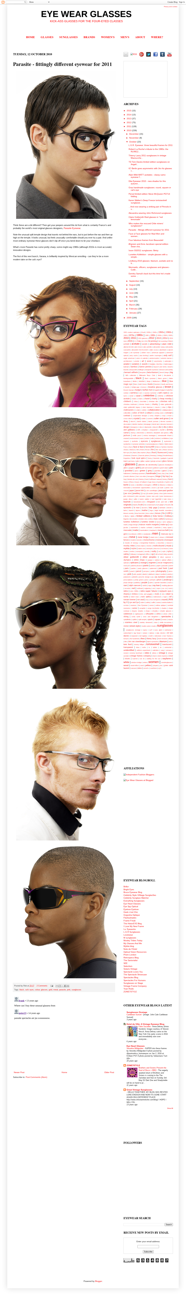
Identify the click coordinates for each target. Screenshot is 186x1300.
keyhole (127, 502)
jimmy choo (158, 493)
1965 (125, 335)
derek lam (155, 424)
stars (156, 622)
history (141, 479)
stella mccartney (166, 622)
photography (161, 571)
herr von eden (141, 476)
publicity (137, 582)
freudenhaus (167, 455)
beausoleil (133, 370)
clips (169, 407)
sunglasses (76, 990)
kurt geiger (160, 505)
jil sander (150, 493)
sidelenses (128, 614)
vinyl (154, 656)
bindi (159, 375)
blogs (149, 381)
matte (135, 530)
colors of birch (138, 413)
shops (147, 611)
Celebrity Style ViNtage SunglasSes (140, 895)
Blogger (98, 1281)
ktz (145, 505)
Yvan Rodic (129, 989)
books (150, 384)
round (164, 599)
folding (170, 452)
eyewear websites (138, 444)
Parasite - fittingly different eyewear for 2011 (149, 230)
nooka (132, 551)
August (132, 285)
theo (143, 638)
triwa (137, 647)
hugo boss (152, 482)
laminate (162, 507)
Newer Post (19, 1072)
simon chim (167, 614)
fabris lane (168, 444)
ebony (133, 433)
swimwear (168, 630)
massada (127, 530)
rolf (170, 597)
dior (160, 427)
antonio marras (166, 358)
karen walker (144, 499)
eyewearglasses (152, 444)
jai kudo (160, 487)
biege (167, 372)
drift (138, 430)
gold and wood (146, 468)
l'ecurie (167, 505)
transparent (128, 647)
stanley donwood (146, 622)
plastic (145, 574)
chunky (155, 404)
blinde (135, 381)
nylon (169, 551)
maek (125, 524)
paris (127, 568)
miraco (162, 537)
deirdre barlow (137, 424)
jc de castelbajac (151, 490)
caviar (131, 396)
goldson (156, 468)
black (21, 990)
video (146, 653)
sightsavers (139, 614)
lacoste (144, 507)
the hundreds (134, 638)
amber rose (145, 352)
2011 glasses (142, 338)
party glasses (143, 568)
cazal (138, 395)
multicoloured (158, 546)
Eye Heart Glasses (132, 904)
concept (168, 413)
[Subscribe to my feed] (133, 53)
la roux (137, 508)
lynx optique (167, 522)
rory (147, 600)
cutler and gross (161, 418)
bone (144, 384)
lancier (169, 507)
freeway (153, 455)
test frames (167, 636)
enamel (126, 438)
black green (162, 378)
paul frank (163, 568)
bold (140, 384)
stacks (170, 619)
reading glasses (167, 585)
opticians (134, 562)
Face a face (128, 447)
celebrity (160, 396)
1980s (139, 335)
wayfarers (166, 658)
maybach (153, 530)
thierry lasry (151, 639)
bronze (143, 387)
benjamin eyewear (151, 370)
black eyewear (150, 378)
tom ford (128, 644)
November (134, 138)
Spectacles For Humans (135, 980)
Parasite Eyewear (72, 228)
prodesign (168, 580)
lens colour (150, 513)
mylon (133, 548)
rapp (149, 585)
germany (131, 461)
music (169, 545)
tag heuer (137, 633)
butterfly (169, 390)
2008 (165, 335)
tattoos (151, 633)
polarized (127, 577)
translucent (167, 644)
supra (145, 630)
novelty (147, 551)
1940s (154, 332)
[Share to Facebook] (65, 986)
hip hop (166, 476)
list (131, 519)
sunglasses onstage (133, 630)
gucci (164, 471)
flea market (142, 452)
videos (154, 653)
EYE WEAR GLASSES (86, 14)
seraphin (142, 608)
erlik (152, 438)
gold (50, 990)
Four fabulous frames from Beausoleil (146, 240)
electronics (141, 433)
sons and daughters (151, 616)
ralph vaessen (135, 585)
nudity (154, 551)
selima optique (160, 605)
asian (149, 361)
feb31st (132, 450)
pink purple (137, 574)
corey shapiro (155, 415)
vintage (162, 653)
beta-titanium (152, 372)
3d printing (152, 341)
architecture (128, 361)
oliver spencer (165, 557)
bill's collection (131, 375)
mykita (126, 548)
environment (134, 438)
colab (138, 410)
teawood (134, 636)
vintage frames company (140, 656)
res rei (164, 588)
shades (164, 608)
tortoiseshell (152, 644)
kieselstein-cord (139, 502)
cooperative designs (140, 415)
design (126, 427)
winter (145, 662)
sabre (142, 602)
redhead (140, 588)
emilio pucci (137, 435)
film (152, 450)
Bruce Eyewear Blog (133, 892)
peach (132, 571)
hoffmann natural (155, 479)
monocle (159, 540)
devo (141, 427)
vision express (162, 656)
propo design (128, 582)
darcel (132, 421)
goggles (131, 468)
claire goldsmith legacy (132, 407)
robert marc (134, 597)
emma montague (149, 435)
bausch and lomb (160, 367)
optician (126, 563)
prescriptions (128, 580)
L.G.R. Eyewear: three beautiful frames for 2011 (151, 145)
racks (170, 582)
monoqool (169, 540)
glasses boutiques (165, 465)
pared (171, 565)
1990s (152, 335)
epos (142, 438)
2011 (129, 126)
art (143, 361)
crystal (136, 418)
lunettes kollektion (131, 522)
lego (151, 510)
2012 (129, 122)
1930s (148, 332)
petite (153, 571)
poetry (170, 574)
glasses (44, 990)
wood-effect (134, 665)
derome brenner (166, 424)
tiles (125, 641)
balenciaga (168, 364)
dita (165, 427)
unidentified (129, 650)
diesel (155, 427)
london (135, 519)
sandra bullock (167, 602)
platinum (151, 574)
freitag (160, 455)
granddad (129, 471)
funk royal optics (139, 458)
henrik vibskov (129, 476)
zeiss (139, 668)
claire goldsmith (166, 404)
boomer (157, 384)
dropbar (145, 430)
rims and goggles (146, 594)
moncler (139, 540)
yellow (148, 665)
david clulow (141, 421)
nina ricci (157, 548)
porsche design (144, 577)
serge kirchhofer (153, 608)
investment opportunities (141, 487)
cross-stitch (128, 418)
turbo (144, 647)
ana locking (144, 355)
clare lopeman (147, 407)
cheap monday (165, 399)
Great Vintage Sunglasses (139, 1090)
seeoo (151, 605)
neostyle (149, 548)
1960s (169, 332)
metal (55, 990)
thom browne (162, 638)
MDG (140, 534)
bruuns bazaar (129, 390)
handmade (151, 473)
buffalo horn (148, 390)
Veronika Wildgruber (135, 1048)
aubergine (167, 361)
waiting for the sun (153, 658)
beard (170, 367)
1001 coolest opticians (132, 332)
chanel (147, 399)
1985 (147, 335)
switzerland (128, 633)
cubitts (143, 418)
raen (125, 585)
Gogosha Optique (132, 915)
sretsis (164, 619)
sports (150, 619)
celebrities (148, 395)
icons (133, 485)
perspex (146, 571)
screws (126, 605)
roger (165, 597)
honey (165, 479)
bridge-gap (135, 387)
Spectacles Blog (131, 977)
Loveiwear (128, 935)
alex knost (138, 347)
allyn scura (154, 350)
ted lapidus (143, 636)
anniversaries (154, 358)
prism (159, 580)
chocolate (143, 401)
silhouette (149, 614)
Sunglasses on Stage (133, 983)
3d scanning (162, 341)
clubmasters (129, 410)
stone (126, 626)
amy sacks (134, 355)
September (134, 281)
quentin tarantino (160, 582)
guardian (157, 471)
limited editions (143, 516)
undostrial (167, 647)
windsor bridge (136, 662)
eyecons (144, 441)
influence (162, 485)
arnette (136, 361)
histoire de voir (132, 479)
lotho (150, 519)
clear (164, 407)
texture (126, 638)
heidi (171, 473)
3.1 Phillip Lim (139, 341)
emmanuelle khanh (165, 435)
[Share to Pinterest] (68, 986)
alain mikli (166, 344)
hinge (158, 476)
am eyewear (134, 352)
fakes (158, 447)
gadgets (164, 458)
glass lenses (167, 461)
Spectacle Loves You (133, 972)
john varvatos (140, 496)
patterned (153, 568)
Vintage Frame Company (135, 986)
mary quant (167, 527)
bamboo (134, 367)
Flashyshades (130, 918)
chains (134, 399)
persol (138, 571)
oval (125, 565)
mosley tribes (129, 546)
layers (138, 510)
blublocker (156, 381)
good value (164, 468)
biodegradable (128, 378)
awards (145, 364)
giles (137, 461)
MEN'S (124, 37)
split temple (142, 619)
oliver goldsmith (131, 557)
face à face (138, 447)
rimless (135, 594)
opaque (150, 560)
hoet (146, 479)
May (131, 297)
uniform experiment (143, 650)
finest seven (167, 450)
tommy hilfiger (139, 644)
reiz (153, 588)
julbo (135, 499)
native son (141, 548)
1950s (161, 332)
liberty (127, 516)
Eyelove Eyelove (131, 909)
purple (144, 582)
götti (171, 468)
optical (157, 560)
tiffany (171, 638)
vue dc (142, 658)
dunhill (162, 430)
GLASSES (47, 37)
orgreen (152, 562)
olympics (127, 560)
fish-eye (126, 452)
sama (158, 602)
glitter (125, 468)
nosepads (139, 551)
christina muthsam (130, 404)
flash (134, 452)
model (133, 540)
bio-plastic (167, 375)
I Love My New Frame (134, 926)
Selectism (128, 966)
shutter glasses (166, 611)
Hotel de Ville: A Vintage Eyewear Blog (145, 1024)
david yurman (153, 421)
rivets (157, 594)
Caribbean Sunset (134, 1015)
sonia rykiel (136, 616)
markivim (157, 527)
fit (131, 452)
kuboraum (151, 505)
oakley (126, 554)
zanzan (133, 668)
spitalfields (127, 619)
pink (68, 990)
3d (146, 341)
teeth (151, 636)
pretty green (138, 580)
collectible (127, 413)
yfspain (155, 665)
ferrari (147, 450)
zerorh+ (146, 668)
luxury (159, 522)
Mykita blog (129, 946)
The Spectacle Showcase (135, 974)
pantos (152, 565)
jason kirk (140, 491)
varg (162, 650)
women (154, 662)
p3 (128, 565)
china (136, 401)
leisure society (129, 513)
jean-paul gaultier (166, 491)
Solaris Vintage (130, 969)
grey (150, 470)
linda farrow (158, 516)
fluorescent (162, 453)
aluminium (163, 350)
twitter (155, 647)
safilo (153, 602)
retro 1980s (134, 591)
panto (146, 565)
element (149, 433)
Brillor (126, 886)
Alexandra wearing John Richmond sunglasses (150, 213)
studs (154, 626)
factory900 (149, 447)
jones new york (153, 496)
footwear (127, 455)
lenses (158, 513)
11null (143, 332)
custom (149, 418)
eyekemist (167, 441)
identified (139, 485)
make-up (164, 525)
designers (134, 427)
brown (168, 386)
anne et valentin (142, 358)
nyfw (164, 551)
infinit (155, 485)
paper (159, 565)
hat (167, 473)
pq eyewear (160, 577)
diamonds (148, 427)
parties (133, 568)
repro (158, 588)
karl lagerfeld (156, 499)
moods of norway (131, 543)
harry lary (161, 473)
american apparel (158, 352)
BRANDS (89, 37)
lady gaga (153, 508)
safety (148, 602)
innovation (127, 487)
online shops (139, 560)
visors (127, 659)
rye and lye (134, 602)
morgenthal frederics (147, 543)
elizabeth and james (161, 433)
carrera (133, 393)
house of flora (128, 482)
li (172, 513)
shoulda (155, 611)
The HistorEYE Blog (133, 923)
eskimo (157, 438)
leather (145, 510)
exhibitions (165, 438)
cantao (126, 393)
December (134, 134)
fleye (148, 452)
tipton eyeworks (152, 641)
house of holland (140, 482)
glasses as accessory (147, 465)
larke (125, 510)
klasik (135, 505)
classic (157, 407)
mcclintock (132, 534)
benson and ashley (166, 370)
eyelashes (127, 444)
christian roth (165, 401)
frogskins (127, 458)
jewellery (136, 493)
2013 (129, 118)
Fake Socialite (145, 1026)
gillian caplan (145, 461)
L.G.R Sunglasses (132, 932)
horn (170, 479)
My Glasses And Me (133, 943)
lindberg (168, 516)
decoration (127, 424)
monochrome (148, 540)
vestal (126, 653)
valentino (155, 650)
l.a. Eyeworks (130, 929)
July (131, 289)
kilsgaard (151, 502)
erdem (147, 438)
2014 (129, 114)
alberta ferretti (128, 347)
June (131, 293)
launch (131, 510)
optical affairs (166, 560)
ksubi (140, 505)
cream (169, 415)
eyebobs (135, 441)
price (146, 580)
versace (169, 650)
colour (37, 990)
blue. (135, 384)
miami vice (154, 537)
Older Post (109, 1072)
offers (148, 554)
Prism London (130, 955)
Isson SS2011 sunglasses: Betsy (143, 250)
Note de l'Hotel (130, 949)
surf (150, 630)
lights (133, 516)
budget (138, 390)
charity (154, 399)
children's (127, 401)
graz (136, 471)
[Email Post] (52, 986)
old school (158, 554)
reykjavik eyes (165, 591)
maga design (133, 524)
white (126, 662)
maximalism (144, 530)
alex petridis (147, 347)
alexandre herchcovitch (140, 350)
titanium (163, 641)
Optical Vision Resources (135, 952)
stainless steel (131, 622)
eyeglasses (156, 441)
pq (152, 577)
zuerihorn (153, 668)
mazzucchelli (163, 530)
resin (170, 588)
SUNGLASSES (68, 37)
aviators (135, 364)
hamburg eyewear (138, 473)
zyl (159, 668)
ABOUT (140, 37)
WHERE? (157, 37)
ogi (152, 554)
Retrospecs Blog (131, 957)
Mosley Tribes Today (133, 940)
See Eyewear (143, 605)
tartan (145, 633)
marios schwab (146, 527)
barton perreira (145, 367)
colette (144, 410)
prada (169, 577)
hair (170, 471)
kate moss (168, 499)
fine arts (159, 450)
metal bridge (143, 537)
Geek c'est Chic (131, 912)
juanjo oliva (128, 499)
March (132, 305)
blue (164, 381)
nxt (159, 551)
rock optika (146, 597)
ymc (160, 665)
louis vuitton (159, 519)
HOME (30, 37)
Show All (170, 1108)
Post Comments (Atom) (36, 1077)
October (133, 142)
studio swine (146, 626)
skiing (126, 617)
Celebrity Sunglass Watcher (136, 898)
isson (154, 487)
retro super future (148, 591)
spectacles (166, 616)
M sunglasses (130, 938)
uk (161, 647)
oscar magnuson (165, 563)
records (127, 588)
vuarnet (135, 658)
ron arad (140, 600)
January (133, 313)
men (155, 533)
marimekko (134, 527)
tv (149, 647)
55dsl (170, 341)
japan (131, 491)
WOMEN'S (108, 37)
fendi (142, 450)
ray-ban (156, 585)
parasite (62, 990)
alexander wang (158, 347)
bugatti (156, 390)
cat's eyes (29, 990)
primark (152, 580)
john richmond (129, 496)
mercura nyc (166, 534)
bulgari (162, 390)
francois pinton (144, 455)
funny (150, 458)
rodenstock (157, 597)
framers (134, 455)
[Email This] (57, 986)
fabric (161, 444)
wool (142, 665)
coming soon (158, 413)
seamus (133, 605)
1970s (131, 335)
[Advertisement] (135, 717)
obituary (133, 554)
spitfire (134, 619)
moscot (169, 543)
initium (169, 485)
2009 (129, 317)
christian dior (153, 401)
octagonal (141, 554)
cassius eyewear (150, 393)
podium (163, 574)
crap (163, 415)
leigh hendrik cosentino (163, 510)
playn (158, 574)
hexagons (150, 476)
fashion (164, 447)
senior (134, 608)
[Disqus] (64, 1032)
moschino (160, 543)
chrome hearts (144, 404)
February (133, 309)
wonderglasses (166, 662)
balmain (126, 367)
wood (126, 665)
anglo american (129, 358)
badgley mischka (156, 364)
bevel (162, 372)
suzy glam (158, 630)
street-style (135, 626)
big (171, 372)
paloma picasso (136, 565)
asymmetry (158, 361)
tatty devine (160, 633)
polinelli (134, 577)
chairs (140, 399)
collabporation (167, 410)
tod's (170, 641)
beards (126, 370)
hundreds (160, 482)
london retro (143, 519)
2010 (129, 130)
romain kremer (130, 600)
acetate (136, 343)
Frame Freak (130, 920)
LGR (168, 513)
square (157, 619)
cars (140, 393)
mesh (125, 537)
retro (126, 591)
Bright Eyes (129, 889)
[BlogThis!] (59, 986)
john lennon (168, 493)
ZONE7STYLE (130, 991)
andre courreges (156, 355)
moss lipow (141, 546)
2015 (129, 110)
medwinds (147, 534)
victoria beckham (136, 653)
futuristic (156, 458)
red (133, 588)
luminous (169, 519)
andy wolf (167, 355)
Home (64, 1072)
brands (127, 387)
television (158, 636)
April (131, 301)
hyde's (167, 482)
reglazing (147, 588)
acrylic (145, 344)
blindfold (142, 381)
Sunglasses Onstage (137, 1012)
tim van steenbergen (137, 642)
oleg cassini (168, 554)
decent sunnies (166, 421)
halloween (127, 473)
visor (171, 656)
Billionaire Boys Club (147, 375)
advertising (155, 344)
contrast (127, 416)
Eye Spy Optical (131, 906)
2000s (159, 335)
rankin (144, 585)
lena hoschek (140, 513)
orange (143, 562)
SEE (125, 963)
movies (149, 546)
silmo (158, 614)
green (142, 470)
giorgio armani (156, 461)
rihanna (127, 594)
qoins (151, 582)
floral (154, 453)
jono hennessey (166, 496)
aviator (127, 364)
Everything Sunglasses (134, 901)
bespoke (143, 372)
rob (163, 594)
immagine (147, 485)
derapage (147, 424)
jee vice (128, 493)
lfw (163, 513)
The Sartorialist (130, 960)
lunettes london (147, 522)
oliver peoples (149, 557)
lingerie (126, 519)
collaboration (154, 410)
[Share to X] (62, 986)
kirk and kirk (162, 502)
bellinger (141, 370)
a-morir (126, 344)
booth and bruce (167, 384)
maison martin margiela (149, 525)
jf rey (143, 493)
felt (138, 450)
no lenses (164, 548)
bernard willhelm (131, 372)
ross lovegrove (155, 600)
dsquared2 (154, 430)
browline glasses (155, 387)
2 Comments (42, 986)
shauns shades (137, 611)
